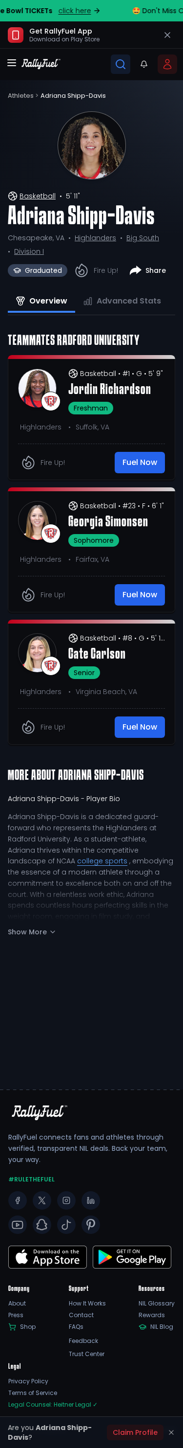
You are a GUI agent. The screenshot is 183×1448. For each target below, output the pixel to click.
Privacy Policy (28, 1381)
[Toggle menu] (12, 63)
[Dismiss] (171, 1432)
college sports (102, 861)
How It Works (87, 1303)
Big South (142, 238)
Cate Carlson (97, 654)
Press (15, 1315)
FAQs (76, 1327)
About (17, 1303)
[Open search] (120, 64)
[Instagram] (66, 1200)
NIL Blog (161, 1327)
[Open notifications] (144, 64)
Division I (29, 251)
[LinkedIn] (90, 1200)
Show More (27, 932)
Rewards (152, 1315)
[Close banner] (167, 35)
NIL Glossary (157, 1303)
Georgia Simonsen (108, 522)
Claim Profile (135, 1432)
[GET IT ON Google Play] (47, 1257)
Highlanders (95, 238)
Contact (81, 1315)
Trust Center (86, 1354)
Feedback (83, 1341)
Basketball (38, 196)
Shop (28, 1327)
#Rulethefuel (31, 1179)
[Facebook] (17, 1200)
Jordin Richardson (109, 390)
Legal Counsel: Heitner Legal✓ (53, 1405)
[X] (42, 1200)
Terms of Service (32, 1393)
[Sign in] (167, 64)
